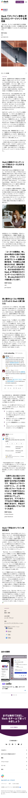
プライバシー (4, 783)
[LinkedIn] (6, 744)
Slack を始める (19, 2)
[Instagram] (9, 744)
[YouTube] (18, 744)
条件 (10, 783)
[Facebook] (12, 744)
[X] (15, 744)
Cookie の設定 (15, 783)
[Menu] (26, 2)
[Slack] (4, 2)
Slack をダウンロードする (7, 780)
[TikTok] (21, 744)
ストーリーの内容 (5, 73)
